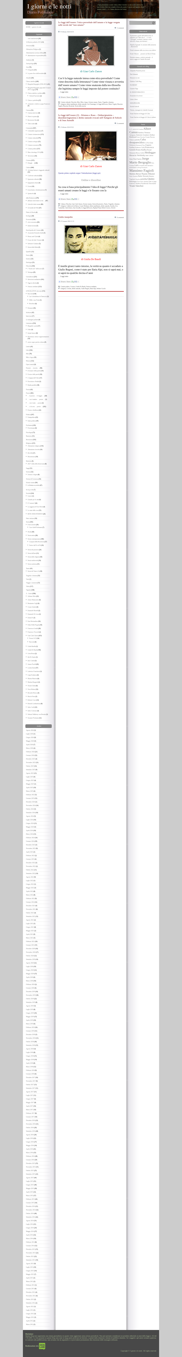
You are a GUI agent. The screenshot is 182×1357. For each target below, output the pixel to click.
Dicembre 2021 (30, 906)
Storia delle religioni (33, 557)
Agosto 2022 (30, 877)
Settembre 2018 (30, 1045)
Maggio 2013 (30, 1274)
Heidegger (150, 152)
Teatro (28, 568)
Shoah (29, 532)
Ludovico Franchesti (34, 671)
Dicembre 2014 (30, 1206)
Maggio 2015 (30, 1188)
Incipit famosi (32, 333)
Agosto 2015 (30, 1178)
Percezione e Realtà (33, 381)
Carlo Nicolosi (141, 137)
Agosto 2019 (30, 1006)
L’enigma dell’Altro (33, 378)
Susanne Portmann (33, 718)
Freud (149, 150)
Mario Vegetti (112, 104)
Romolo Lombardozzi (34, 703)
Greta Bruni (31, 653)
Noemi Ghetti (32, 686)
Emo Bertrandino (33, 621)
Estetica (28, 259)
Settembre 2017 (30, 1088)
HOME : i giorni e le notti (33, 27)
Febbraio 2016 (30, 1156)
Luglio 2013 (29, 1267)
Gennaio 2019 (30, 1031)
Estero (28, 255)
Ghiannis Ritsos (134, 153)
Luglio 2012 (29, 1310)
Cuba (143, 139)
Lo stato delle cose (33, 510)
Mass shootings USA (34, 152)
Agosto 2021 (30, 920)
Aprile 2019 (29, 1020)
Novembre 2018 (31, 1038)
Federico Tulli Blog (135, 81)
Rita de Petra (31, 696)
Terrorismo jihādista (143, 181)
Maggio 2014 (30, 1231)
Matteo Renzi (135, 174)
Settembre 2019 (30, 1002)
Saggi (27, 468)
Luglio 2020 (29, 966)
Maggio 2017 (30, 1102)
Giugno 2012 (30, 1314)
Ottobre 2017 (30, 1084)
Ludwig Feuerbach (142, 167)
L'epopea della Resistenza (36, 542)
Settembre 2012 (30, 1303)
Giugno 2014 (30, 1228)
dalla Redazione (30, 198)
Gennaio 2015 (30, 1203)
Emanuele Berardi (33, 610)
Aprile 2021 (29, 934)
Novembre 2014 (31, 1210)
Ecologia (28, 216)
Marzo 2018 (29, 1067)
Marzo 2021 (29, 938)
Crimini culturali (32, 138)
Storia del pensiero (33, 550)
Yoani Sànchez (136, 186)
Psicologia (29, 432)
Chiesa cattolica (30, 81)
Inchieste (28, 312)
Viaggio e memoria (31, 583)
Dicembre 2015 (30, 1163)
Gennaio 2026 (30, 755)
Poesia (28, 389)
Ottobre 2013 (30, 1256)
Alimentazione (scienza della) (34, 53)
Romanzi (30, 308)
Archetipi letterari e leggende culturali (38, 170)
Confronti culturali (33, 175)
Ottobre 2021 (30, 913)
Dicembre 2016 (30, 1120)
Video (27, 586)
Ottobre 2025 (30, 766)
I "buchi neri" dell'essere (35, 269)
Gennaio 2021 (30, 945)
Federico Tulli (140, 147)
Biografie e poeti (32, 326)
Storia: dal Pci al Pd (35, 545)
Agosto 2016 (30, 1135)
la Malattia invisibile (33, 485)
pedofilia (143, 179)
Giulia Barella (32, 646)
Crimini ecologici (33, 141)
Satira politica (32, 421)
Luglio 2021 (29, 923)
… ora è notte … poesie (34, 403)
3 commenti (120, 28)
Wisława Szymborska (142, 183)
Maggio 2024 (30, 827)
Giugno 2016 (30, 1142)
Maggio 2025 (30, 784)
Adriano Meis (32, 596)
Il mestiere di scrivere (136, 96)
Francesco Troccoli (33, 632)
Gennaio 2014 (30, 1246)
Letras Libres (134, 99)
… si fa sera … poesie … (35, 406)
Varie (27, 579)
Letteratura (29, 323)
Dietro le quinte (32, 116)
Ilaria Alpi (93, 288)
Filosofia (28, 266)
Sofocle (113, 208)
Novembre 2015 (31, 1167)
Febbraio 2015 (30, 1199)
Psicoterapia (31, 428)
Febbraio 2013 (30, 1285)
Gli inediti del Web (33, 208)
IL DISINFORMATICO (137, 92)
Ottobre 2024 (30, 809)
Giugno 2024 (30, 823)
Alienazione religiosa (34, 446)
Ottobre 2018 (30, 1042)
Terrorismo (31, 156)
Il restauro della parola (34, 371)
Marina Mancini (32, 678)
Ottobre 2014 (30, 1213)
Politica (28, 414)
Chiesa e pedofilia (33, 100)
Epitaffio (28, 252)
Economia (29, 219)
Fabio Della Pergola (33, 625)
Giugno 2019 (30, 1013)
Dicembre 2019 (30, 991)
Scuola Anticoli (134, 106)
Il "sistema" (31, 503)
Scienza (28, 472)
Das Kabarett (134, 74)
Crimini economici (33, 145)
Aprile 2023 (29, 852)
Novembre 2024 (31, 805)
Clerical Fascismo (34, 96)
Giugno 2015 (30, 1185)
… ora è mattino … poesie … (36, 399)
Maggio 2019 (30, 1016)
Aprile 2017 (29, 1106)
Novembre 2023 (31, 848)
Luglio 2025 (29, 777)
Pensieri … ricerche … (32, 368)
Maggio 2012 (30, 1317)
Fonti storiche (32, 525)
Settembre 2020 (30, 959)
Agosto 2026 (30, 730)
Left (136, 165)
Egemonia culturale (33, 179)
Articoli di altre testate (34, 204)
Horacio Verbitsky (137, 155)
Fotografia (31, 70)
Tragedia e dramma (31, 575)
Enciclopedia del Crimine (33, 230)
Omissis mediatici (33, 286)
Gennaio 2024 (30, 841)
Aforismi (28, 46)
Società (28, 493)
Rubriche (28, 461)
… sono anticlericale (32, 38)
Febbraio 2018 (30, 1070)
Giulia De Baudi (32, 650)
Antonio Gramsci (142, 135)
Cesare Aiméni (32, 607)
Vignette (28, 590)
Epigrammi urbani (33, 183)
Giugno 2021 (30, 927)
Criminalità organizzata (34, 131)
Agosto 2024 (30, 816)
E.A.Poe (146, 143)
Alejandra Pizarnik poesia (137, 71)
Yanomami (152, 183)
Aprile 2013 (29, 1278)
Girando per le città (33, 499)
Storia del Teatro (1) (33, 571)
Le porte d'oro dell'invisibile (36, 73)
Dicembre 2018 (30, 1034)
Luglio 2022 (29, 880)
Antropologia (30, 63)
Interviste (28, 316)
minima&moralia (135, 103)
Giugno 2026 (30, 737)
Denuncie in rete (135, 78)
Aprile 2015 (29, 1192)
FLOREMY (133, 85)
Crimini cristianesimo (34, 134)
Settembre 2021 (30, 916)
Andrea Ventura (144, 133)
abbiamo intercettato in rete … (36, 201)
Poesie (28, 393)
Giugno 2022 (30, 884)
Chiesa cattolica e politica (35, 93)
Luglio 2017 (29, 1095)
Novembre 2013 (31, 1253)
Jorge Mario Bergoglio (140, 160)
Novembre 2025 (31, 762)
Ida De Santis (32, 657)
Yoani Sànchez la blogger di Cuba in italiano (143, 117)
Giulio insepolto (65, 217)
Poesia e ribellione (33, 410)
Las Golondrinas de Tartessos (38, 296)
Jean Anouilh (76, 208)
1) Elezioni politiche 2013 (33, 42)
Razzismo (29, 436)
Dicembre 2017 (30, 1077)
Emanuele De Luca (33, 614)
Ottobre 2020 (30, 956)
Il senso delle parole (33, 374)
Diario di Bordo (30, 212)
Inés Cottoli (31, 661)
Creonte (69, 288)
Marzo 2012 (29, 1324)
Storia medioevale (33, 560)
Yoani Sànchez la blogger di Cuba (140, 114)
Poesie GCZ (32, 638)
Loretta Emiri (31, 668)
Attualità (28, 78)
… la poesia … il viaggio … (36, 396)
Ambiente (29, 60)
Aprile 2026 (29, 744)
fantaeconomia (32, 226)
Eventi (29, 186)
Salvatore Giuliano (33, 243)
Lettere (28, 346)
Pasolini (138, 179)
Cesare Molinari (84, 206)
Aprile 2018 (29, 1063)
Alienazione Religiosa (32, 49)
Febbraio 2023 (30, 855)
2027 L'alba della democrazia (36, 464)
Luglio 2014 (29, 1224)
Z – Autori (29, 593)
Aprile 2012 (29, 1321)
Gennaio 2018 (30, 1074)
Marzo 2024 (29, 834)
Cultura (28, 167)
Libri (27, 350)
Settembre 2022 (30, 873)
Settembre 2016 (30, 1131)
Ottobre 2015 (30, 1170)
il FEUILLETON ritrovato (33, 291)
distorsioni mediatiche (34, 279)
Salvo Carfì (31, 707)
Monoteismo (31, 457)
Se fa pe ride (29, 490)
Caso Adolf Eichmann (35, 527)
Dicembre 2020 (30, 948)
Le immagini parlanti (32, 320)
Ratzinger (133, 181)
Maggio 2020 (30, 974)
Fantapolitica (31, 417)
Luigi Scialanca (32, 675)
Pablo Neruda (143, 176)
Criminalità (29, 128)
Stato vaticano (30, 518)
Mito (27, 354)
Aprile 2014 (29, 1235)
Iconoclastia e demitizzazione (36, 190)
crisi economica (32, 222)
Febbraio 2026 (30, 752)
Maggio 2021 (30, 931)
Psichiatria (29, 425)
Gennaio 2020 (30, 988)
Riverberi (32, 303)
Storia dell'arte (32, 553)
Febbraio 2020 (30, 984)
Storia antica (31, 535)
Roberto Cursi (32, 700)
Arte (27, 67)
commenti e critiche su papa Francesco (39, 104)
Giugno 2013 (30, 1271)
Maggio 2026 (30, 741)
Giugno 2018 (30, 1056)
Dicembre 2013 (30, 1249)
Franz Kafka (141, 150)
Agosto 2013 (30, 1263)
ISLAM (30, 453)
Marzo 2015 (29, 1195)
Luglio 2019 (29, 1009)
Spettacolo (31, 193)
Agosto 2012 (30, 1306)
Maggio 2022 (30, 888)
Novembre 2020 (31, 952)
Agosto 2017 (30, 1092)
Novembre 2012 (31, 1296)
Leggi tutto (64, 92)
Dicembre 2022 (30, 863)
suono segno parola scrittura (36, 342)
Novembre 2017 (31, 1081)
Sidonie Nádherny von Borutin (37, 714)
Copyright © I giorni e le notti (132, 1351)
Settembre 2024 (30, 812)
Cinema (28, 110)
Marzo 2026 (29, 748)
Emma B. (30, 618)
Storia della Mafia (33, 247)
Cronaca (28, 160)
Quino (151, 178)
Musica (28, 361)
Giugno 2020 (30, 970)
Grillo (142, 153)
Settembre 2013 (30, 1260)
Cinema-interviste (33, 113)
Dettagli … (31, 163)
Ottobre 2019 (30, 999)
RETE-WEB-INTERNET (35, 514)
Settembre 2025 (30, 770)
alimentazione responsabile (35, 55)
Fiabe (29, 329)
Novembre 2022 (31, 866)
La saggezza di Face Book (35, 507)
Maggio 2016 (30, 1145)
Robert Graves (106, 208)
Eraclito (112, 206)
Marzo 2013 (29, 1281)
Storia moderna (32, 564)
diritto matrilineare (72, 104)
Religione (29, 443)
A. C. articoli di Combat (136, 129)
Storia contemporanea (34, 539)
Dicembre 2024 (30, 802)
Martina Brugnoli (33, 682)
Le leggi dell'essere (102, 104)
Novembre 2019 (31, 995)
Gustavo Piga (134, 88)
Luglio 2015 (29, 1181)
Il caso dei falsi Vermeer (35, 240)
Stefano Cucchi (101, 288)
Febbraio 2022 (30, 898)
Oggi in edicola (32, 283)
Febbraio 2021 (30, 941)
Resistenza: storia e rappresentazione (38, 337)
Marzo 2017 (29, 1110)
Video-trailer (31, 124)
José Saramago (91, 104)
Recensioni (29, 439)
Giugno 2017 (30, 1099)
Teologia (30, 272)
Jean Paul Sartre (135, 159)
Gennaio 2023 (30, 859)
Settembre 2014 (30, 1217)
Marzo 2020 (29, 981)
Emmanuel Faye (140, 145)
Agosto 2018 (30, 1049)
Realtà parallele (32, 385)
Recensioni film (32, 120)
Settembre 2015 (30, 1174)
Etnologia (29, 262)
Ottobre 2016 (30, 1127)
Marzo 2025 (29, 791)
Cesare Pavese (150, 137)
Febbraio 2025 (30, 795)
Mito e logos (29, 357)
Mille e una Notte (34, 300)
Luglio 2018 (29, 1052)
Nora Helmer (31, 689)
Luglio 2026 (29, 734)
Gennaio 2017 (30, 1117)
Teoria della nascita (80, 106)
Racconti (30, 294)
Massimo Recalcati (68, 106)
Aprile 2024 (29, 830)
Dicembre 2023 (30, 845)
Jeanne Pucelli (32, 664)
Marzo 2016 (29, 1152)
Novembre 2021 (31, 909)
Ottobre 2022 (30, 870)
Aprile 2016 (29, 1149)
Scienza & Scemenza (32, 479)
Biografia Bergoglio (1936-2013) (37, 84)
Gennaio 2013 (30, 1288)
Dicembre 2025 (30, 759)
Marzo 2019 (29, 1024)
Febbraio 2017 (30, 1113)
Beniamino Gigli (32, 603)
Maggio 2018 (30, 1059)
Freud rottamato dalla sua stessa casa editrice (143, 50)
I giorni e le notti (49, 6)
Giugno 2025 (30, 780)
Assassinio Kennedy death (35, 233)
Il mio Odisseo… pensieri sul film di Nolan (142, 54)
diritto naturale (82, 104)
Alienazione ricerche (33, 449)
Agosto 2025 (30, 773)
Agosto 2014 (30, 1220)
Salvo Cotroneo (32, 711)
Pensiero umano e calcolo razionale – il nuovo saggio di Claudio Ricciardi (141, 58)
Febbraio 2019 (30, 1027)
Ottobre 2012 (30, 1299)
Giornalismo (29, 277)
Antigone (63, 104)
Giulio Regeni (85, 288)
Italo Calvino (149, 155)
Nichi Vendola (133, 176)
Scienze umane (30, 482)
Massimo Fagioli (141, 170)
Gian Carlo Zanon (33, 635)
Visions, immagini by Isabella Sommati (141, 110)
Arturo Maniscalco (33, 600)
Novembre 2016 (31, 1124)
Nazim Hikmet (148, 174)
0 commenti (120, 123)
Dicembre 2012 (30, 1292)
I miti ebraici (68, 208)
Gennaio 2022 (30, 902)
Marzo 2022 (29, 895)
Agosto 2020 (30, 963)
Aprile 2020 (29, 977)
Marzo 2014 (29, 1238)
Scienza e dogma (32, 474)
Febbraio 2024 (30, 838)
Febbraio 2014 (30, 1242)
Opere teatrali (30, 364)
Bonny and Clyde (33, 236)
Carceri (30, 496)
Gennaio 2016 (30, 1160)
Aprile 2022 (29, 891)
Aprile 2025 (29, 787)
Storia (27, 522)
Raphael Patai (97, 208)
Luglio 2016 (29, 1138)
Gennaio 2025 (30, 798)
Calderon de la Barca (73, 206)
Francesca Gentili (33, 628)
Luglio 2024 (29, 820)
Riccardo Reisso (32, 693)
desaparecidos (136, 142)
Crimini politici (32, 149)
